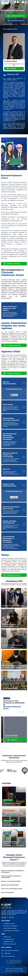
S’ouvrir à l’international (7, 892)
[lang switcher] (18, 2)
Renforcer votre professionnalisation (11, 881)
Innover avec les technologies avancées (11, 888)
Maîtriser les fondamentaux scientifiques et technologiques (12, 871)
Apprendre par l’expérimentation (10, 885)
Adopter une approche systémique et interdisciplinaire (11, 876)
